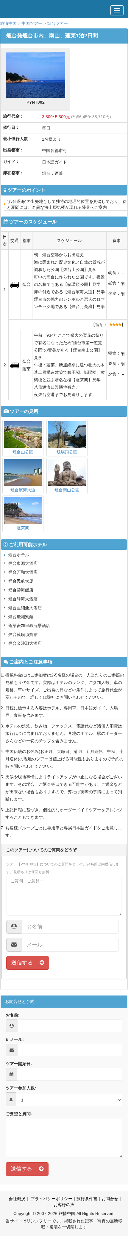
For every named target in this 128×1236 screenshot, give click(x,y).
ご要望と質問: (19, 1113)
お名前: (13, 1015)
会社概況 (17, 1198)
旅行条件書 (87, 1198)
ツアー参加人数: (21, 1088)
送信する (25, 963)
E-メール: (15, 1039)
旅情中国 (8, 23)
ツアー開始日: (19, 1063)
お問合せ (110, 1198)
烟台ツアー (57, 23)
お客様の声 (64, 1204)
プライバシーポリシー (50, 1198)
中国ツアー (31, 23)
